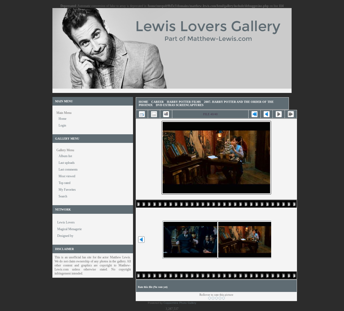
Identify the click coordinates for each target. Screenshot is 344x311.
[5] (223, 298)
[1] (209, 298)
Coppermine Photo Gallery (179, 302)
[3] (216, 298)
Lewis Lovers (66, 222)
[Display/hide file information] (154, 114)
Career (157, 101)
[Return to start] (254, 114)
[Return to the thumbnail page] (142, 114)
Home (143, 101)
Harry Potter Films (184, 101)
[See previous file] (267, 114)
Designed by (65, 236)
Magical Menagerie (69, 229)
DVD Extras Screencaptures (179, 105)
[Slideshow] (166, 114)
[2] (213, 298)
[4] (220, 298)
